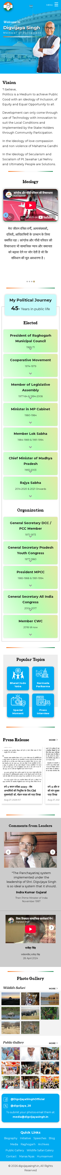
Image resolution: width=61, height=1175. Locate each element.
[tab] (27, 281)
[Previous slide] (5, 215)
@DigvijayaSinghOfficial (28, 1099)
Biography (10, 1138)
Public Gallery (15, 1150)
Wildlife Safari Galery (40, 1150)
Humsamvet (45, 1156)
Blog (52, 1138)
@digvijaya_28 (21, 1105)
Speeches (40, 1138)
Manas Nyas (26, 1156)
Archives (43, 1144)
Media (14, 1144)
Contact (11, 1156)
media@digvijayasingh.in (30, 1116)
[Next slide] (55, 215)
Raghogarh (28, 1144)
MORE (52, 740)
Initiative (25, 1138)
